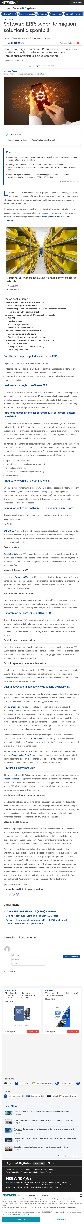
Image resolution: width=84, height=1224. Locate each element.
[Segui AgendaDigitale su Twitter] (53, 1163)
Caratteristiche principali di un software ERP (24, 302)
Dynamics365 (21, 577)
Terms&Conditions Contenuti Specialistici (22, 1172)
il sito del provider (36, 738)
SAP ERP (12, 318)
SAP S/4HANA (10, 531)
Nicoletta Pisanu (10, 71)
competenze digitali (42, 38)
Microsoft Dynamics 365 (18, 324)
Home (6, 38)
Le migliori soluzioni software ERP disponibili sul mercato (30, 315)
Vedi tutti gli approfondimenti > (68, 1156)
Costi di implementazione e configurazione (27, 337)
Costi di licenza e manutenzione (22, 334)
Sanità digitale (25, 14)
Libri (76, 14)
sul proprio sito (15, 707)
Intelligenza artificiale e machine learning (26, 346)
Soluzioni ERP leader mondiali (21, 328)
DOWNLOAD (33, 1031)
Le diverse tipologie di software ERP (21, 305)
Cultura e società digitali (21, 38)
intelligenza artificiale (52, 217)
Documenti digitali (38, 14)
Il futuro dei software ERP (16, 343)
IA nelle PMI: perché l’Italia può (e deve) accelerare (31, 911)
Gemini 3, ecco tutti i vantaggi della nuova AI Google (32, 915)
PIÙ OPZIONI (61, 1219)
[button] (6, 8)
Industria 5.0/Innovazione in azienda (59, 14)
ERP (62, 196)
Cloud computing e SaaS (19, 350)
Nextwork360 (11, 1182)
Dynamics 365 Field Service (24, 755)
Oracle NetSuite (15, 321)
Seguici (38, 1163)
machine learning (12, 779)
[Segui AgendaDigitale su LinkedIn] (48, 1163)
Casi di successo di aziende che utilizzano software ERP (29, 340)
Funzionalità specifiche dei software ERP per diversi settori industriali (35, 309)
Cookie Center (45, 1172)
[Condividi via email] (15, 43)
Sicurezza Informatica (9, 14)
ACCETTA (21, 1219)
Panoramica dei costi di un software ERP (23, 331)
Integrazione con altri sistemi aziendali (22, 312)
